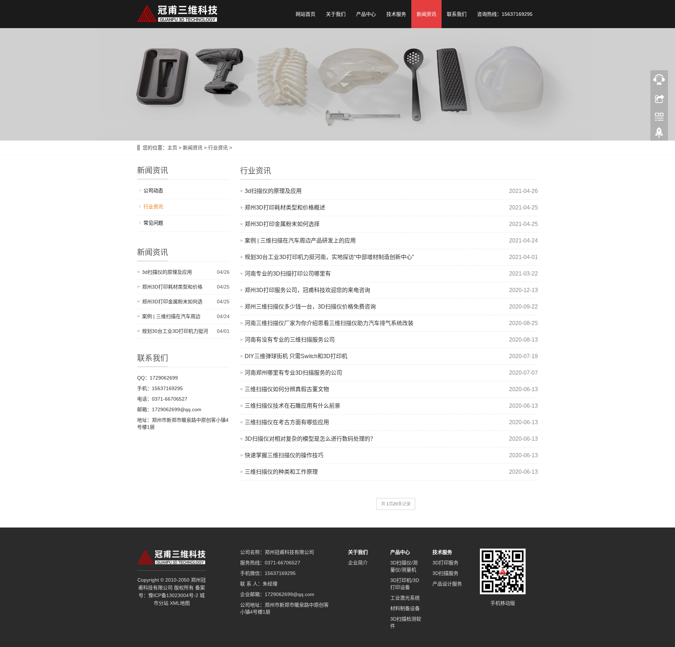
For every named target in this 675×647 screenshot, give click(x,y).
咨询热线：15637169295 (505, 14)
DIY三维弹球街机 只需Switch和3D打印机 (296, 356)
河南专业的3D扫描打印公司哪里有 (288, 274)
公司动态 (153, 190)
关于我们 (336, 14)
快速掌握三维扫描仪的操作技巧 (284, 455)
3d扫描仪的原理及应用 (273, 191)
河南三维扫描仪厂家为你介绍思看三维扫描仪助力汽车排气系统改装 (329, 323)
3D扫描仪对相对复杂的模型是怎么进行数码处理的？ (310, 439)
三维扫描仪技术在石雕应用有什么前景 (292, 406)
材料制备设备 (405, 608)
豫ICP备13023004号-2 (173, 595)
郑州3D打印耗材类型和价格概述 (285, 208)
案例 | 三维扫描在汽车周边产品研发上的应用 (300, 241)
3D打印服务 (445, 562)
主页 (172, 147)
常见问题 (153, 223)
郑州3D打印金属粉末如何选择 (282, 224)
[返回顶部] (659, 134)
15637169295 (280, 573)
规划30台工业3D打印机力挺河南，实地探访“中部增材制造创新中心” (329, 257)
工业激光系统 (405, 598)
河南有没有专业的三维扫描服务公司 (290, 340)
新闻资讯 (426, 14)
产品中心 (366, 14)
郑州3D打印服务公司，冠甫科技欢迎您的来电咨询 (307, 290)
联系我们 (457, 14)
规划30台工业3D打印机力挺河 (175, 331)
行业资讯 (218, 147)
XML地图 (180, 603)
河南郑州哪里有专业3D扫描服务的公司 (293, 373)
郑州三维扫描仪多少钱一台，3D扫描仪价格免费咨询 (310, 307)
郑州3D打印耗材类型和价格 (172, 287)
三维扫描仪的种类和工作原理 (281, 472)
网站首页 (305, 14)
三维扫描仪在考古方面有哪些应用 (287, 422)
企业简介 (358, 562)
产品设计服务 (447, 584)
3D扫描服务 (445, 573)
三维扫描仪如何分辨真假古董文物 (287, 389)
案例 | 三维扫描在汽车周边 (171, 316)
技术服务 (396, 14)
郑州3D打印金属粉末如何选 (172, 301)
